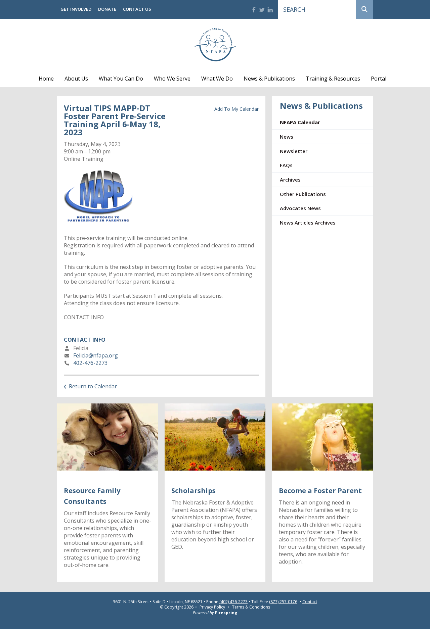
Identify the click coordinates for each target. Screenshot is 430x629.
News (286, 136)
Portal (378, 78)
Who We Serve (172, 78)
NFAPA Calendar (300, 122)
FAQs (286, 165)
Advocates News (300, 208)
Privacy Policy (212, 607)
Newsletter (293, 151)
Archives (290, 179)
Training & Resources (333, 78)
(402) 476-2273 (233, 601)
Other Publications (303, 194)
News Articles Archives (308, 222)
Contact (309, 601)
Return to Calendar (93, 386)
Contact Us (137, 9)
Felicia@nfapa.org (95, 355)
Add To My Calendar (236, 109)
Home (46, 78)
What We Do (217, 78)
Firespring (226, 613)
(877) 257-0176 (283, 601)
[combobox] (317, 9)
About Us (76, 78)
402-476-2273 (90, 363)
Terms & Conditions (251, 607)
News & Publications (269, 78)
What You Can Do (121, 78)
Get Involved (75, 9)
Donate (107, 9)
